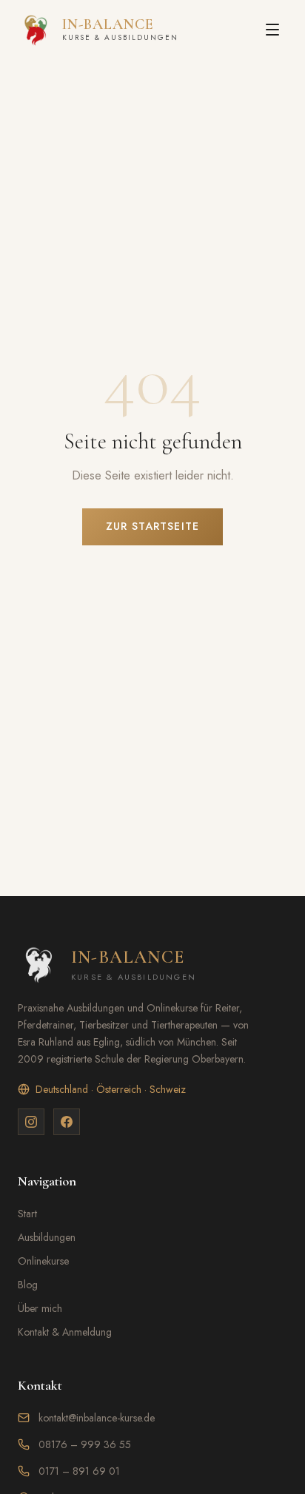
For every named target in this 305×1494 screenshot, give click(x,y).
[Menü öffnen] (272, 29)
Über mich (40, 1308)
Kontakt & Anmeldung (65, 1332)
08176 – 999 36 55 (84, 1444)
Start (27, 1213)
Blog (28, 1284)
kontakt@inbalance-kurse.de (96, 1417)
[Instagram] (31, 1121)
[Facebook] (66, 1121)
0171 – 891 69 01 (79, 1471)
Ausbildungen (47, 1237)
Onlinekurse (43, 1261)
